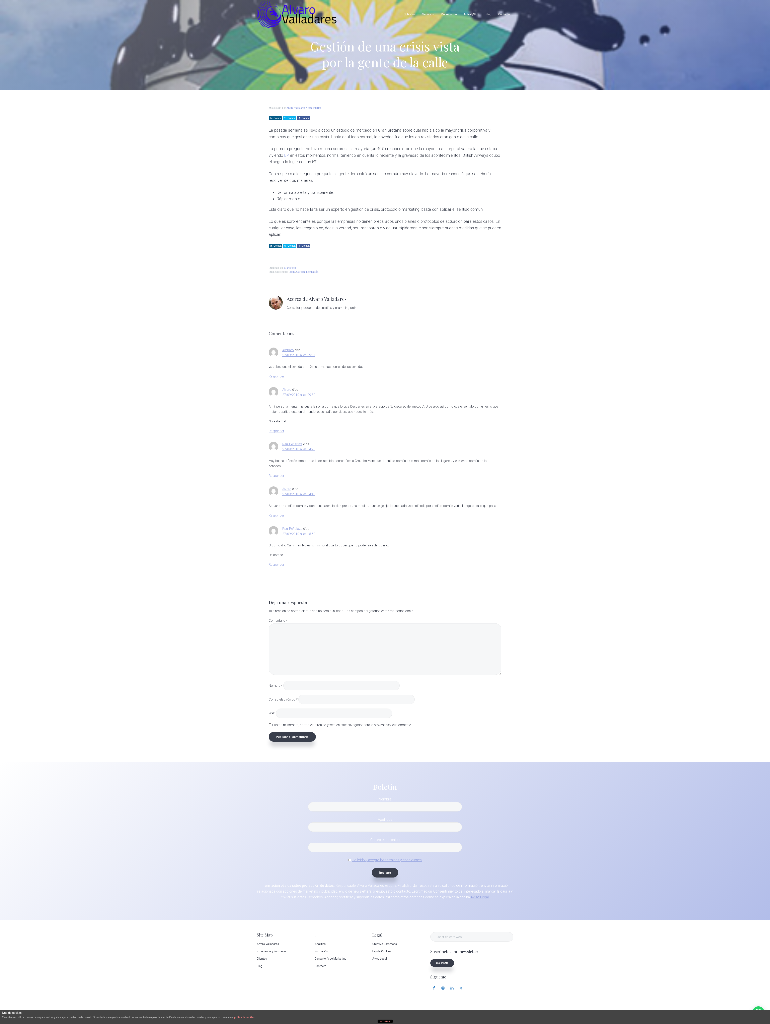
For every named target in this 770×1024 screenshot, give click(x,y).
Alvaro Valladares (268, 944)
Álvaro (286, 389)
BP (286, 155)
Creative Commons (384, 944)
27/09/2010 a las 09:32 (298, 395)
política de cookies (244, 1017)
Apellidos (385, 819)
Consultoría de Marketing (330, 958)
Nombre (276, 685)
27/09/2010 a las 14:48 (298, 494)
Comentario (278, 620)
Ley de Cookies (381, 951)
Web (272, 713)
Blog (259, 966)
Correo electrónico (283, 699)
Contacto (320, 966)
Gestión (300, 271)
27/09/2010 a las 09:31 (298, 355)
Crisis (292, 271)
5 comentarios (313, 107)
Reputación (312, 271)
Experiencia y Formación (272, 951)
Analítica (320, 944)
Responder (276, 376)
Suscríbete (442, 963)
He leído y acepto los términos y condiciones (387, 860)
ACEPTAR (385, 1021)
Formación (321, 951)
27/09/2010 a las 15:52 (298, 534)
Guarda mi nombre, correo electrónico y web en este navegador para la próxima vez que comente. (342, 725)
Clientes (262, 958)
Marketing (290, 267)
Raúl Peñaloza (292, 444)
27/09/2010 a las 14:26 (298, 449)
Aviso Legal (480, 897)
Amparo (288, 350)
